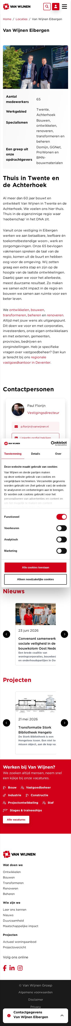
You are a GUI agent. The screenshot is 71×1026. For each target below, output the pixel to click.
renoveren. (55, 315)
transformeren (14, 315)
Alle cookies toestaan (35, 567)
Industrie (14, 795)
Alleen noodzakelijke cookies (35, 579)
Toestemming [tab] (12, 453)
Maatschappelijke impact (20, 926)
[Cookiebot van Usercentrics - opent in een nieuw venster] (51, 443)
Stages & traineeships (26, 810)
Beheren (9, 894)
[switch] (61, 528)
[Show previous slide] (6, 634)
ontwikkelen (19, 310)
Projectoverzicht (14, 947)
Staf (51, 802)
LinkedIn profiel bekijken (35, 437)
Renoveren (10, 888)
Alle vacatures (16, 819)
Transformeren (13, 883)
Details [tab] (35, 453)
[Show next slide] (64, 634)
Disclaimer (35, 999)
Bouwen (9, 877)
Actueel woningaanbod (19, 942)
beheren (34, 315)
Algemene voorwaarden (35, 992)
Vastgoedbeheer (38, 787)
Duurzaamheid (13, 920)
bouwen (37, 310)
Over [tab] (58, 453)
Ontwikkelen (12, 872)
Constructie (39, 795)
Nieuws (8, 915)
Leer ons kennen (14, 909)
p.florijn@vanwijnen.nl (35, 426)
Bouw (12, 787)
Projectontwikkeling (23, 802)
